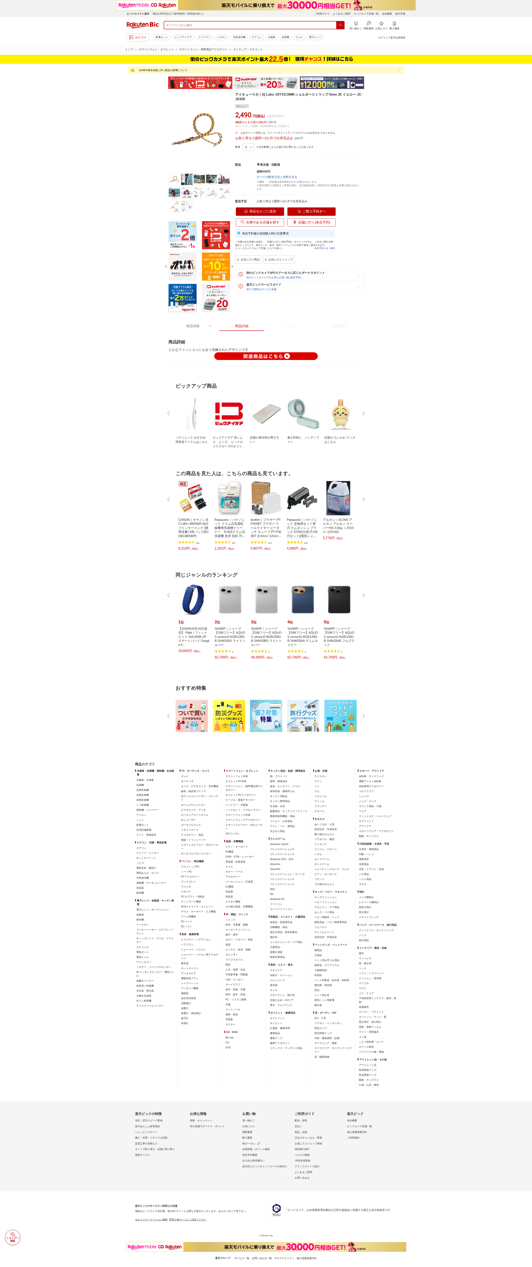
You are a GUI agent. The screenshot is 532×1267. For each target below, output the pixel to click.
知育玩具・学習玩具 (325, 829)
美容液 (273, 985)
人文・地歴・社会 (235, 969)
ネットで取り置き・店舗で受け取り (155, 1149)
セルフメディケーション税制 (151, 1219)
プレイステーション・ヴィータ (287, 874)
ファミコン (276, 904)
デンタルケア (188, 973)
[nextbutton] (363, 413)
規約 (332, 248)
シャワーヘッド (189, 983)
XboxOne (275, 864)
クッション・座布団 (370, 978)
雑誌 (227, 964)
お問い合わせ (302, 1177)
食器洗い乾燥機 (145, 985)
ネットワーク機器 (191, 901)
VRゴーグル (232, 833)
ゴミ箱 (362, 1036)
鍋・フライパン (278, 776)
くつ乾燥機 (142, 805)
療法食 (318, 1005)
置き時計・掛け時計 (370, 1022)
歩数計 (184, 1008)
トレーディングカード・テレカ (331, 869)
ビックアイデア (183, 37)
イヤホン (222, 37)
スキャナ (186, 891)
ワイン (318, 781)
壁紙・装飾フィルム (370, 1026)
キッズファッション (325, 897)
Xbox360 (275, 869)
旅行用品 (364, 940)
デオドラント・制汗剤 (282, 995)
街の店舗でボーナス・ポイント (207, 1126)
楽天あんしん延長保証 (147, 1126)
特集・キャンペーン (201, 1120)
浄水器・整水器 (145, 990)
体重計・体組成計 (191, 1013)
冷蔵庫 (271, 37)
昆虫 (316, 990)
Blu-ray (229, 1037)
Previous (164, 83)
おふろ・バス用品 (324, 912)
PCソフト (186, 926)
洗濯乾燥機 (142, 790)
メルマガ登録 (302, 1155)
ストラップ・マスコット (248, 49)
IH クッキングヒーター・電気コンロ (155, 974)
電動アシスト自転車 (370, 781)
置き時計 (364, 912)
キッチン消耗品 (278, 796)
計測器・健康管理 (280, 1028)
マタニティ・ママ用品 (326, 907)
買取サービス (142, 1155)
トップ (129, 49)
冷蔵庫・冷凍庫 (145, 780)
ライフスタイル (234, 959)
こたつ (140, 863)
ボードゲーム (321, 864)
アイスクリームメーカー (150, 1005)
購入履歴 (247, 1137)
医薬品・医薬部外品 (281, 922)
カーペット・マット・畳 (372, 1017)
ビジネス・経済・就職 (237, 949)
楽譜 (227, 944)
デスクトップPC (190, 866)
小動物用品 (320, 970)
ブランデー (320, 806)
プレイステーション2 (282, 884)
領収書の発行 (302, 1149)
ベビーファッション (325, 902)
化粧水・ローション (281, 975)
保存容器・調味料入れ (282, 791)
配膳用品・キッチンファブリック (288, 811)
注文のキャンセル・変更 (308, 1137)
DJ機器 (229, 886)
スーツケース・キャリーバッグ (376, 930)
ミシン (140, 819)
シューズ (364, 796)
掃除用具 (364, 859)
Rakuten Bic (143, 25)
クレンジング (277, 980)
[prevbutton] (169, 413)
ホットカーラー (189, 968)
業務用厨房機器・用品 (282, 816)
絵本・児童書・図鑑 (236, 924)
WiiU (272, 889)
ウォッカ (319, 801)
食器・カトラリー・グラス (285, 786)
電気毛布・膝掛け (146, 867)
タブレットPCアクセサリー (240, 795)
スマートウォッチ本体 (237, 814)
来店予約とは (321, 248)
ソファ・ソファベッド (371, 973)
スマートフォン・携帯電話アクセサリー (203, 49)
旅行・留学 (231, 934)
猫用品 (318, 950)
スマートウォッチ (369, 917)
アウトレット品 (367, 1065)
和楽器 (229, 896)
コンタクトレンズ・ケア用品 (286, 942)
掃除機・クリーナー (147, 810)
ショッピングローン (146, 1132)
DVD (228, 1047)
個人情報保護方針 (357, 1132)
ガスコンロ (142, 947)
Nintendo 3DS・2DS (281, 859)
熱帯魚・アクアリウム (326, 965)
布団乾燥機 (142, 800)
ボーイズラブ (232, 984)
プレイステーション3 (282, 879)
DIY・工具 (320, 1018)
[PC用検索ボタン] (340, 25)
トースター (142, 924)
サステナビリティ (284, 1258)
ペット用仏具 (321, 995)
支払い (298, 1126)
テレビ (299, 37)
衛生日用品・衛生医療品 (283, 932)
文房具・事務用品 (369, 849)
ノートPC (186, 871)
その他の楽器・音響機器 (239, 906)
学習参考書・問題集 (236, 974)
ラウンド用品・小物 (370, 806)
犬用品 (318, 955)
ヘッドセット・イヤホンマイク (242, 810)
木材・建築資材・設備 (326, 1038)
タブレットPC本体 (235, 781)
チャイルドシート (324, 932)
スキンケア (276, 970)
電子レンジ (315, 37)
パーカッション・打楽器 (239, 881)
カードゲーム (321, 859)
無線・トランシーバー (193, 839)
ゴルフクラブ (366, 791)
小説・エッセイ (234, 979)
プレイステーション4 (282, 854)
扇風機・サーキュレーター (151, 882)
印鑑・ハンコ (366, 854)
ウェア (362, 811)
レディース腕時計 (369, 902)
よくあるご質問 (341, 13)
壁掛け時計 (365, 907)
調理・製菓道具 (278, 781)
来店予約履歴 (249, 1155)
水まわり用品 (277, 831)
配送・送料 (301, 1120)
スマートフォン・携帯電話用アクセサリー (244, 788)
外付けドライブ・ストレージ (197, 906)
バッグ (362, 935)
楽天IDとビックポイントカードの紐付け (264, 1166)
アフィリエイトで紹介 (307, 1166)
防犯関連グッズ (367, 1070)
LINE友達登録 (302, 1160)
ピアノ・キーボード (236, 846)
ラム (316, 791)
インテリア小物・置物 (371, 1051)
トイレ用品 (365, 879)
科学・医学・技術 (235, 994)
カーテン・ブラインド (371, 1012)
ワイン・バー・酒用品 (282, 826)
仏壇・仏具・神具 (369, 1084)
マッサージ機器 (189, 988)
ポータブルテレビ (191, 824)
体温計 (184, 1023)
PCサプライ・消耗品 (192, 896)
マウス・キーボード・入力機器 (198, 911)
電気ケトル (142, 957)
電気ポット (142, 952)
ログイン (383, 37)
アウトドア (365, 826)
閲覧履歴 (247, 1132)
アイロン (141, 814)
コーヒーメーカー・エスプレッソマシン (155, 931)
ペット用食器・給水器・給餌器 (331, 980)
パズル (318, 854)
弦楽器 (229, 891)
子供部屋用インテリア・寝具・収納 (377, 1000)
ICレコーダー (188, 819)
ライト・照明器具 (146, 834)
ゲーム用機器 (188, 916)
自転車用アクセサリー (371, 786)
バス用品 (364, 874)
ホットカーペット (146, 858)
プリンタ (186, 886)
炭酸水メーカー (145, 980)
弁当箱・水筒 (277, 806)
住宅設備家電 (143, 829)
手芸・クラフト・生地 (371, 869)
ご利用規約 (353, 1137)
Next (368, 83)
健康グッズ (276, 1038)
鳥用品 (318, 975)
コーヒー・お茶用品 (281, 821)
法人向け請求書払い (253, 1160)
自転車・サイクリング (371, 776)
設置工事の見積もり (146, 1143)
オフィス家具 (366, 1046)
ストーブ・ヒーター (147, 853)
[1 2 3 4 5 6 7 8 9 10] (248, 147)
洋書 (227, 1004)
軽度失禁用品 (277, 957)
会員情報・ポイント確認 (256, 1149)
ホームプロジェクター (193, 805)
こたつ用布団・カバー (371, 1041)
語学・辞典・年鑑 (235, 989)
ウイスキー (320, 776)
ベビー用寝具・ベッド (326, 917)
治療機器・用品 (278, 927)
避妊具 (273, 937)
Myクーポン (249, 1143)
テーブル (364, 983)
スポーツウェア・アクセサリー (376, 831)
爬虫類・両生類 (323, 985)
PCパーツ (186, 921)
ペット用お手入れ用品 (326, 960)
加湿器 (140, 887)
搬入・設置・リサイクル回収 (151, 1137)
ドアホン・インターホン (328, 1023)
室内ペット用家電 (324, 1000)
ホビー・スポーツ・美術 (239, 939)
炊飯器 (140, 914)
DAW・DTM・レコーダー (239, 856)
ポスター (230, 1024)
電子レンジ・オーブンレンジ (152, 909)
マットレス (365, 958)
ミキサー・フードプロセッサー (153, 967)
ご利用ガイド (322, 13)
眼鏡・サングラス (369, 836)
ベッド (362, 968)
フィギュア (320, 844)
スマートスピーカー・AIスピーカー (199, 846)
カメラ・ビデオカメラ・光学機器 (199, 786)
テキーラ (319, 811)
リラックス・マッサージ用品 (286, 1048)
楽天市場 (400, 13)
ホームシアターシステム (194, 814)
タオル (362, 884)
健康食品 (275, 1033)
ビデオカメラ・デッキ (193, 810)
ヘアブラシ (187, 944)
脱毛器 (184, 963)
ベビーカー (320, 927)
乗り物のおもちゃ (324, 834)
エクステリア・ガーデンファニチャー (333, 1050)
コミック (230, 919)
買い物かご (248, 1120)
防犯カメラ (320, 1028)
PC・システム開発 (235, 999)
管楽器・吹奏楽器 (235, 861)
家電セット (162, 37)
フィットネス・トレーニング (375, 816)
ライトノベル (232, 1009)
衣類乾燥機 (142, 795)
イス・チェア (366, 993)
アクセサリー (232, 876)
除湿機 (140, 892)
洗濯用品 (364, 864)
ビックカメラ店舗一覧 (366, 13)
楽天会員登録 (397, 37)
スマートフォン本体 (236, 776)
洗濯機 (285, 37)
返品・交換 (301, 1132)
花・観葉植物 (321, 1056)
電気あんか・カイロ (147, 872)
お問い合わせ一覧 (262, 1258)
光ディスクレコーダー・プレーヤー (199, 798)
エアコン (257, 37)
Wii (271, 894)
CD (227, 1042)
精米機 (140, 919)
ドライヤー (204, 37)
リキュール (320, 796)
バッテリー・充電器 (236, 805)
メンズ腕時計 (366, 897)
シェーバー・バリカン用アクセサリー (199, 956)
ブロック (319, 879)
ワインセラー (143, 962)
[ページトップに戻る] (526, 756)
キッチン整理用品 (280, 801)
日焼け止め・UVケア (281, 1000)
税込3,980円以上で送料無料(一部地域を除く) (178, 13)
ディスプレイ (188, 881)
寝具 (361, 953)
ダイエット (276, 1023)
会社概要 (387, 13)
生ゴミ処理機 (143, 1000)
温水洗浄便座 (188, 998)
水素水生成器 (143, 995)
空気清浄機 (239, 37)
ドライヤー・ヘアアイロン (196, 939)
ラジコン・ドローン (325, 849)
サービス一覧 (241, 1258)
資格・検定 (231, 1014)
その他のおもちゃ (324, 884)
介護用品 (275, 947)
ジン (316, 786)
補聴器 (184, 993)
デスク (362, 988)
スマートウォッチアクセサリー (242, 819)
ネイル (273, 990)
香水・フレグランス (281, 1005)
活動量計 (186, 1003)
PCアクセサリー (190, 876)
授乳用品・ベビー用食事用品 (330, 922)
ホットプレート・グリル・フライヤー (155, 940)
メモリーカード (189, 829)
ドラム (229, 866)
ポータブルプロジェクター (196, 853)
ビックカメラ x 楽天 (138, 13)
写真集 (229, 1019)
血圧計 (184, 1018)
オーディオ (187, 781)
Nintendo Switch (279, 844)
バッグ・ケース (367, 801)
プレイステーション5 (282, 849)
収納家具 (364, 1007)
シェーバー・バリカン (193, 949)
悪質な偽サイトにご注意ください (188, 1219)
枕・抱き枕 (365, 963)
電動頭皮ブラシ (189, 978)
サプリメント (277, 1018)
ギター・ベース (234, 871)
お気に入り (248, 1126)
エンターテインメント (237, 929)
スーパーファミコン (281, 909)
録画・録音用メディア (193, 791)
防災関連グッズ (323, 1033)
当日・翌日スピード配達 (149, 1120)
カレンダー (231, 954)
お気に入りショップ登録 (308, 1143)
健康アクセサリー (280, 1043)
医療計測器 (276, 952)
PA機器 (229, 851)
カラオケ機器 (232, 901)
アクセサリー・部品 (192, 834)
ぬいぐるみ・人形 (324, 824)
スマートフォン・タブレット (156, 49)
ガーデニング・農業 (325, 1043)
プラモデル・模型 (324, 839)
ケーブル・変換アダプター (240, 800)
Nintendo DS (277, 899)
